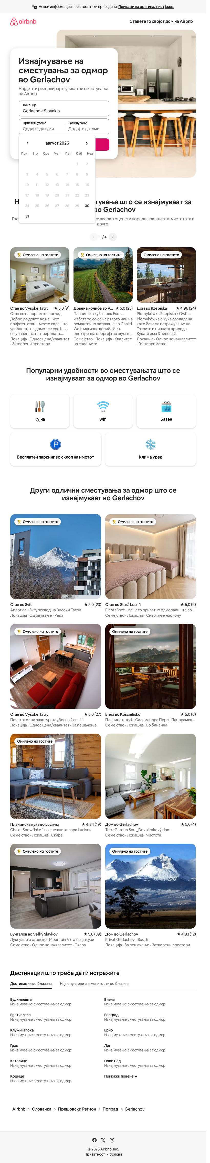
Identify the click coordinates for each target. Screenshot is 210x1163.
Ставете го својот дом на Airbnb (161, 21)
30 (87, 205)
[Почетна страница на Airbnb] (23, 21)
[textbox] (41, 129)
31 (27, 216)
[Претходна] (94, 237)
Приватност (95, 1154)
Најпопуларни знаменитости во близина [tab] (95, 983)
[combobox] (64, 111)
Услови (116, 1154)
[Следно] (113, 237)
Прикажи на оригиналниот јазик (146, 6)
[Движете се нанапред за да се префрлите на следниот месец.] (86, 143)
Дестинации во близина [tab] (31, 983)
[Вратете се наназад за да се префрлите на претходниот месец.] (27, 143)
